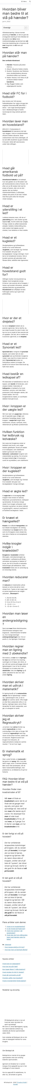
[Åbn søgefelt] (30, 1)
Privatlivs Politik (21, 1082)
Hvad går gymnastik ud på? (11, 975)
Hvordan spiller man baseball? (12, 978)
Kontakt (15, 1084)
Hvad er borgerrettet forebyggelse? (14, 981)
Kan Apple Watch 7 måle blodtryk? (13, 969)
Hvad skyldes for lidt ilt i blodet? (13, 972)
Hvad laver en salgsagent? (11, 964)
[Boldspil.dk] (10, 2)
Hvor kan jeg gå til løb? (10, 966)
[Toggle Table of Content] (25, 27)
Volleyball (8, 944)
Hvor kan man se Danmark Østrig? (16, 950)
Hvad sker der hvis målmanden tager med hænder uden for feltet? (17, 937)
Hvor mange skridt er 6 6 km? (14, 947)
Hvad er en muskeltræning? (16, 926)
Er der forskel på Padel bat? (16, 929)
